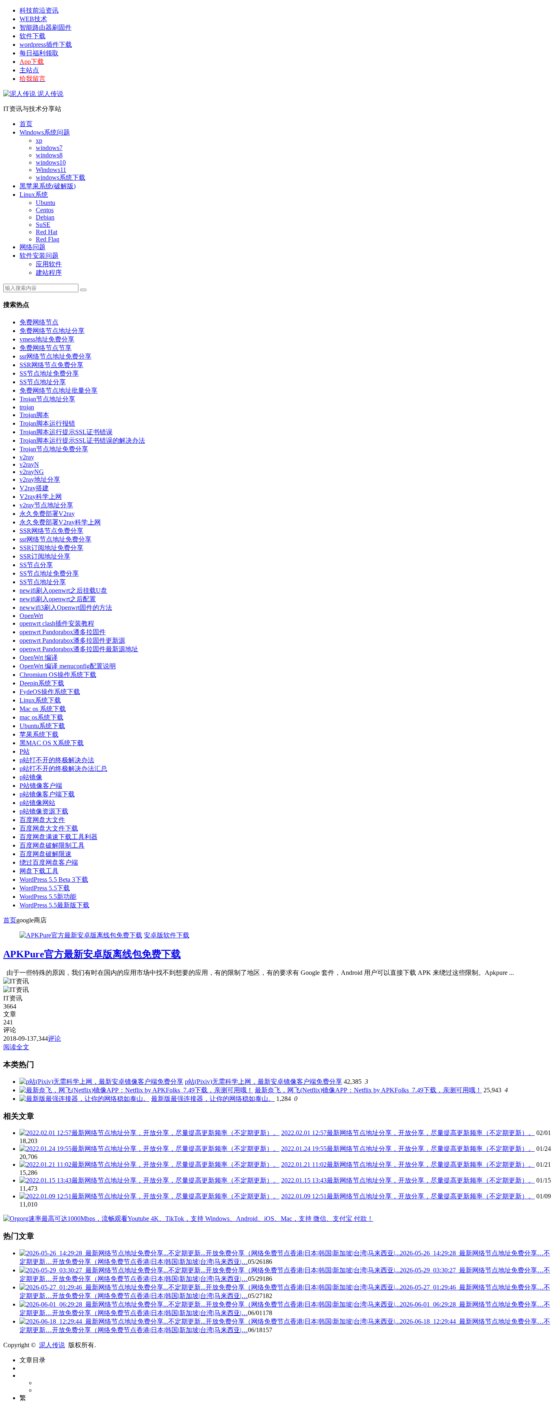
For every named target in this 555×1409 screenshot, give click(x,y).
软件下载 (33, 36)
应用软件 (49, 264)
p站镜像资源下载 (44, 811)
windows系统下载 (60, 177)
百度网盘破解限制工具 (52, 845)
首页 (26, 123)
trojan (27, 407)
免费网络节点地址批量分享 (59, 390)
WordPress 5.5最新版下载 (54, 905)
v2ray (27, 457)
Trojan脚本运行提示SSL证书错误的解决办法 (82, 440)
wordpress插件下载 (46, 44)
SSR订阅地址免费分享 (51, 547)
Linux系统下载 (40, 700)
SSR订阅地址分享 (45, 556)
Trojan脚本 (34, 414)
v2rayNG (32, 471)
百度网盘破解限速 (46, 853)
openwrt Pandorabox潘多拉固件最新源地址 (79, 649)
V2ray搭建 (34, 488)
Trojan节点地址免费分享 (54, 449)
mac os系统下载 (41, 717)
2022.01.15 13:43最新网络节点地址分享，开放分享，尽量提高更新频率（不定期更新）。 (408, 1180)
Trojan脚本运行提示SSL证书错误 (66, 431)
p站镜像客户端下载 (47, 794)
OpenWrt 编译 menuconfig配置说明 (68, 666)
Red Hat (46, 231)
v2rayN (29, 464)
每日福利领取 (39, 53)
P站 (25, 751)
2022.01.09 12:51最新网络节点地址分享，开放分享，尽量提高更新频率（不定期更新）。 (408, 1196)
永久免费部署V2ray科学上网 (60, 522)
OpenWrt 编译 (39, 657)
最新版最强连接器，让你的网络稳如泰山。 (213, 1098)
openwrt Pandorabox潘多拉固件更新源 (72, 640)
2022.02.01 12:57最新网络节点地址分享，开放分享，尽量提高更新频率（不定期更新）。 (408, 1132)
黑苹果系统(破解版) (48, 186)
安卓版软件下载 (166, 935)
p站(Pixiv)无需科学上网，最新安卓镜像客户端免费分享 (263, 1081)
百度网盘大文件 (42, 819)
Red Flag (47, 239)
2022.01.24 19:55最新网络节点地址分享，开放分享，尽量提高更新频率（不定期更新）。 (408, 1148)
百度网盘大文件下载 (49, 828)
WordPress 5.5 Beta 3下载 (54, 879)
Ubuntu (45, 202)
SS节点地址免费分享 (49, 373)
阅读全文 (16, 1047)
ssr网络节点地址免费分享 (55, 356)
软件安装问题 (39, 255)
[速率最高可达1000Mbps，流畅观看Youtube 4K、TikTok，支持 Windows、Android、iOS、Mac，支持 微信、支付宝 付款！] (188, 1218)
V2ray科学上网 (41, 496)
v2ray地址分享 (40, 479)
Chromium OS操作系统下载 (58, 674)
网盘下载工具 (39, 871)
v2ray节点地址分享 (46, 505)
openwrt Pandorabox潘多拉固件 (63, 631)
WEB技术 (33, 18)
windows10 (51, 162)
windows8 (49, 155)
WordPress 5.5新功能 (48, 896)
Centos (45, 210)
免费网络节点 (39, 322)
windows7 (49, 147)
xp (39, 140)
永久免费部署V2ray (47, 513)
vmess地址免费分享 (47, 339)
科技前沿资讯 (39, 10)
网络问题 (33, 247)
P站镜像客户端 (41, 785)
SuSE (43, 224)
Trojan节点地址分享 (47, 399)
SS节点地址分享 (43, 381)
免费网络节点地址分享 (52, 330)
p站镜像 (31, 777)
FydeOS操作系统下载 (50, 691)
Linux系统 (34, 194)
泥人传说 (49, 93)
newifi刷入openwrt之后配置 (58, 599)
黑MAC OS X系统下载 (52, 742)
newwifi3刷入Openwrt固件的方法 (66, 607)
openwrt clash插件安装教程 (57, 623)
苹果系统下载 (39, 734)
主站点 (29, 70)
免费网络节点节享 (46, 347)
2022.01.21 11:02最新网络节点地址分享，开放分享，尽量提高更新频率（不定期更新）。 (408, 1164)
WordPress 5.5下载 (45, 888)
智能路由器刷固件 (46, 27)
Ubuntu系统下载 (42, 725)
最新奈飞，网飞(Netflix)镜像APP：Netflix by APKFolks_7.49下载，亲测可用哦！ (368, 1090)
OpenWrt (31, 615)
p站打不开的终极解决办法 (57, 760)
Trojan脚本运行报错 (47, 423)
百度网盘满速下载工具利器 (59, 836)
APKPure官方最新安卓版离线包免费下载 (92, 954)
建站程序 (49, 272)
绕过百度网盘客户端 (49, 862)
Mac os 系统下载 (43, 708)
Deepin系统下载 (42, 683)
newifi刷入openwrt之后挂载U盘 (63, 590)
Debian (45, 217)
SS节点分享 (36, 564)
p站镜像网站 (37, 802)
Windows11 (51, 169)
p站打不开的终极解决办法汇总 (63, 768)
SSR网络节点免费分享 (51, 364)
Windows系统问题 (45, 132)
